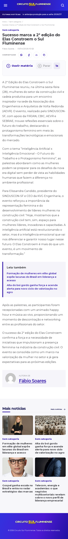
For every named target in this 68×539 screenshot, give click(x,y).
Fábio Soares (32, 381)
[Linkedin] (36, 55)
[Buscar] (62, 5)
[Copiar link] (44, 55)
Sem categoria (15, 22)
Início (4, 22)
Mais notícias (56, 409)
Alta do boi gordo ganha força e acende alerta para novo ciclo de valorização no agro (32, 289)
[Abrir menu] (5, 5)
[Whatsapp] (21, 55)
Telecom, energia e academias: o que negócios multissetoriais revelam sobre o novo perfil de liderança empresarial (50, 493)
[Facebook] (29, 55)
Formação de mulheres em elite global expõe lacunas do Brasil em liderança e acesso (31, 277)
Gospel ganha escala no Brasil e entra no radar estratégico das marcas (17, 488)
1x (56, 65)
